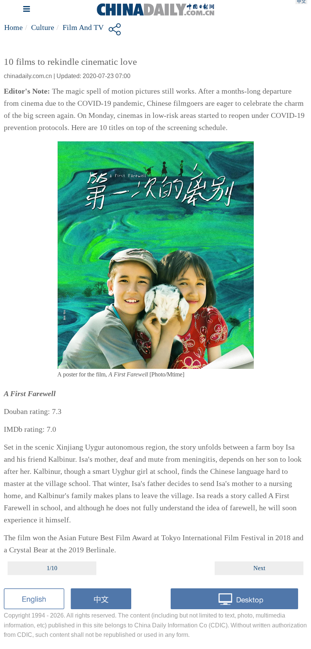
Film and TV (83, 27)
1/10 (52, 568)
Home (13, 27)
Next (259, 568)
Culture (42, 27)
